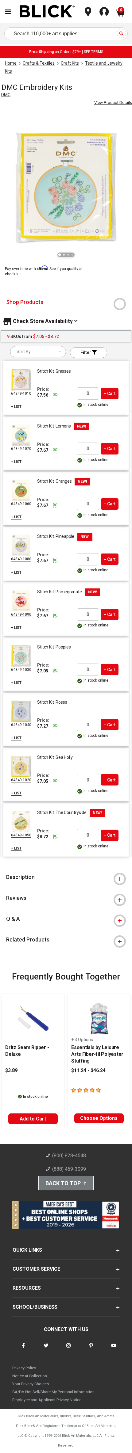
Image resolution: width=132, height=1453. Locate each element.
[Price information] (55, 395)
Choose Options (99, 1118)
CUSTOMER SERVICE (36, 1269)
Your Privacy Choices (30, 1384)
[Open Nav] (8, 12)
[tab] (66, 302)
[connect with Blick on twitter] (46, 1349)
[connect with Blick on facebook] (23, 1349)
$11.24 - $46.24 (88, 1070)
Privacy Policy (24, 1368)
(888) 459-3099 (69, 1169)
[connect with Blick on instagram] (68, 1349)
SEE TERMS (93, 52)
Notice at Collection (29, 1376)
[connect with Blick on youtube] (113, 1349)
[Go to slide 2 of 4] (64, 255)
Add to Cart (33, 1119)
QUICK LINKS (27, 1250)
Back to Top (63, 1183)
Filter (86, 352)
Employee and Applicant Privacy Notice (46, 1400)
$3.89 (11, 1070)
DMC (5, 94)
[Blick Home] (47, 12)
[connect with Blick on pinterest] (91, 1349)
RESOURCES (27, 1288)
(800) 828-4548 (69, 1155)
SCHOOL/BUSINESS (35, 1307)
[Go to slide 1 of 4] (59, 255)
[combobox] (38, 351)
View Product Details (113, 102)
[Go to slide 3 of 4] (68, 255)
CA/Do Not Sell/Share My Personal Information (53, 1392)
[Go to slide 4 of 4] (72, 255)
